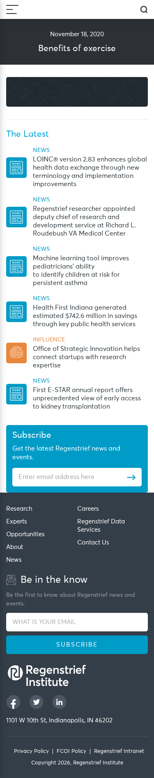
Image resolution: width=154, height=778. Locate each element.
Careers (88, 509)
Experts (16, 522)
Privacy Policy (31, 751)
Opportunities (25, 534)
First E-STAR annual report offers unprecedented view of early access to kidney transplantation (87, 398)
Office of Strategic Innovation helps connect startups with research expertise (86, 357)
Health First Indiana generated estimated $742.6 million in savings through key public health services (85, 315)
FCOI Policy (71, 751)
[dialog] (144, 10)
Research (19, 509)
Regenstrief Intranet (119, 751)
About (14, 547)
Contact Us (93, 543)
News (14, 560)
